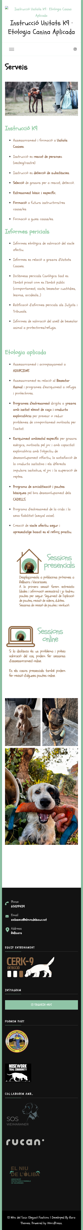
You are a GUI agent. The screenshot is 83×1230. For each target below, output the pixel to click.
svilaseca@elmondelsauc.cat (29, 919)
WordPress (54, 1223)
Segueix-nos (43, 1005)
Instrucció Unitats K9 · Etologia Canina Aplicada (41, 27)
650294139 (18, 906)
